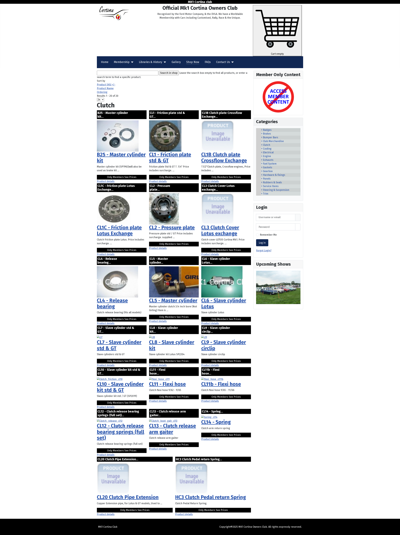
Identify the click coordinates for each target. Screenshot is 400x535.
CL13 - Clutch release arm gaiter (172, 429)
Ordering (102, 92)
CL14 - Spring (216, 422)
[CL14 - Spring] (209, 416)
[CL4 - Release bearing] (117, 281)
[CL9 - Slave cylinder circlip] (204, 337)
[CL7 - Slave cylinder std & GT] (99, 337)
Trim (265, 193)
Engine (267, 156)
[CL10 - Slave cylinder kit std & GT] (109, 379)
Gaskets (267, 167)
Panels (267, 178)
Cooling (267, 148)
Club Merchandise (273, 141)
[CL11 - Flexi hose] (159, 379)
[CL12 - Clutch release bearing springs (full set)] (109, 420)
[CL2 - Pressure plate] (164, 208)
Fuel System (270, 163)
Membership (122, 62)
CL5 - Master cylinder (173, 300)
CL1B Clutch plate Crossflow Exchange (224, 157)
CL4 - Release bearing (112, 303)
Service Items (271, 186)
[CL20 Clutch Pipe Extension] (113, 478)
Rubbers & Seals (272, 182)
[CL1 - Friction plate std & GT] (165, 135)
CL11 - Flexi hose (167, 384)
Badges (267, 129)
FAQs (208, 62)
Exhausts (268, 159)
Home (104, 62)
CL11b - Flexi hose (221, 384)
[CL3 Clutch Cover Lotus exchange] (217, 208)
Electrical (268, 152)
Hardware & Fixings (274, 174)
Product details (106, 181)
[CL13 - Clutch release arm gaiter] (163, 420)
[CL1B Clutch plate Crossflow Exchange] (217, 135)
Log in (262, 242)
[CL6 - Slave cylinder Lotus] (221, 281)
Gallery (176, 62)
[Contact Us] (232, 62)
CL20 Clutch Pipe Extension (128, 497)
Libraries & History (150, 62)
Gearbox (268, 171)
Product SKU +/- (106, 84)
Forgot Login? (263, 250)
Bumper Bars (270, 137)
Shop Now (192, 62)
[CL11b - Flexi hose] (212, 379)
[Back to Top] (396, 531)
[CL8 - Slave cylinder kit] (152, 337)
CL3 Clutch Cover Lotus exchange (220, 230)
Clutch (266, 144)
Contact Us (223, 62)
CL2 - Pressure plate (172, 227)
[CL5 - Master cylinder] (174, 281)
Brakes (267, 133)
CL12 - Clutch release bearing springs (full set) (120, 432)
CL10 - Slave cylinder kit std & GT (120, 387)
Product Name (105, 88)
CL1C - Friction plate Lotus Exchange (119, 230)
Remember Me (268, 234)
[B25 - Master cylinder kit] (118, 135)
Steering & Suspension (276, 189)
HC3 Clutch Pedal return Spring (210, 497)
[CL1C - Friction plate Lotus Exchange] (114, 208)
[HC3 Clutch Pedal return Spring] (191, 478)
